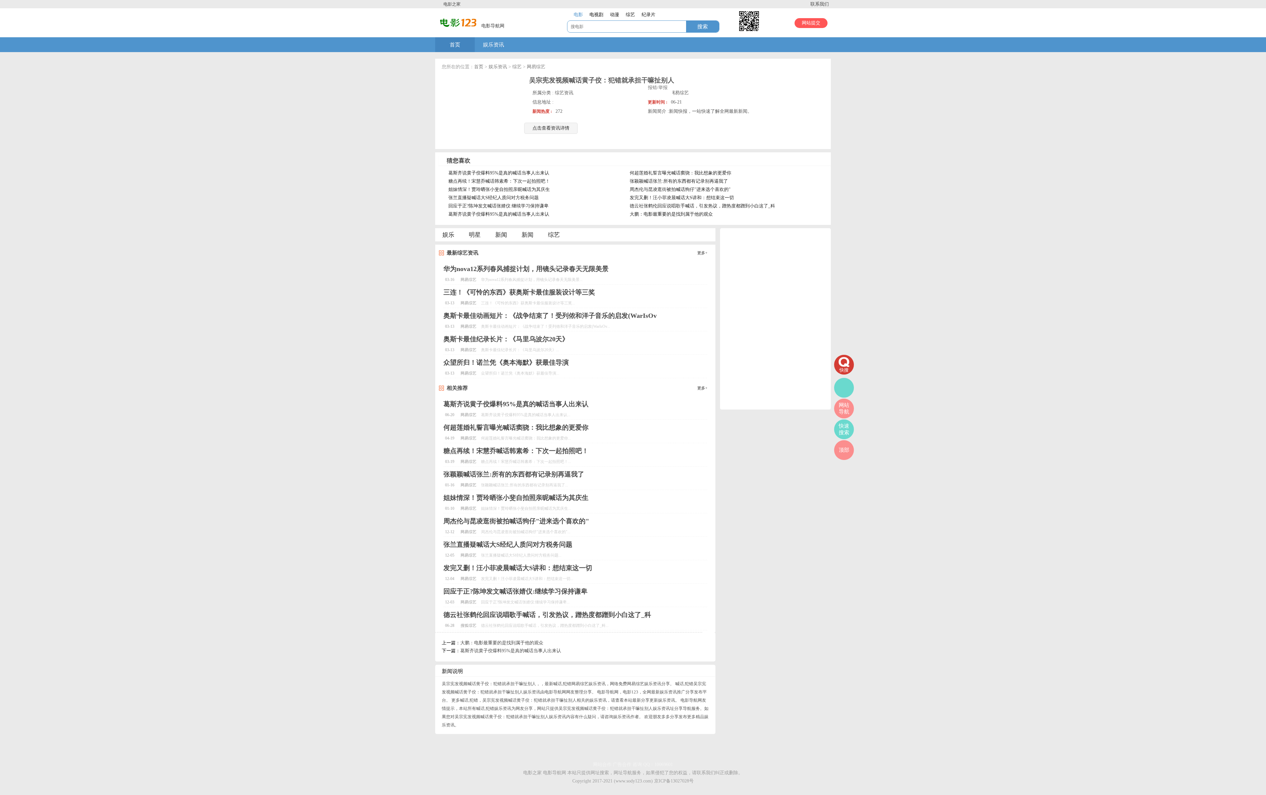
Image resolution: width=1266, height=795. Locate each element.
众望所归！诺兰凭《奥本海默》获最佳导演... (520, 373)
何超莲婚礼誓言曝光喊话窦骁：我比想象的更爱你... (526, 438)
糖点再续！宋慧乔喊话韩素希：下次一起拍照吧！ (499, 181)
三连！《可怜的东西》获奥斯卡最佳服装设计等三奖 (519, 292)
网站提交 (811, 22)
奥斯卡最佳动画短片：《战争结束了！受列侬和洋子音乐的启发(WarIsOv (550, 315)
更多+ (702, 253)
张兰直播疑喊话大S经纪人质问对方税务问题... (521, 555)
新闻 (501, 234)
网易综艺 (536, 66)
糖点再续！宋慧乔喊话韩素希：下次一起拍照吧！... (526, 461)
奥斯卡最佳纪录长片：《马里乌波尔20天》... (520, 350)
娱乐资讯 (493, 44)
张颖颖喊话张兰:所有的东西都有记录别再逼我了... (524, 485)
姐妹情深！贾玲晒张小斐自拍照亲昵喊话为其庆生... (526, 508)
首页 (455, 44)
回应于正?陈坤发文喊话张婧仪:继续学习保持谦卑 (498, 205)
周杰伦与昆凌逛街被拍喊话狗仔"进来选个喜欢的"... (525, 532)
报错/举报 (658, 87)
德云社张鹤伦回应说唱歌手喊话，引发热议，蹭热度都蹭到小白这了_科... (545, 625)
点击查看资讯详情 (550, 128)
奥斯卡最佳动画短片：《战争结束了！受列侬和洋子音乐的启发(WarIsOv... (545, 326)
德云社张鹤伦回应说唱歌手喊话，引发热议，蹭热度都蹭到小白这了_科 (702, 205)
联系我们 (819, 4)
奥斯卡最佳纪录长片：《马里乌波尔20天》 (506, 339)
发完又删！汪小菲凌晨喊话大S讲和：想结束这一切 (682, 197)
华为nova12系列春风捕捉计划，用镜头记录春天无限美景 (526, 268)
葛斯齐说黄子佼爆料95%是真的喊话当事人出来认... (525, 415)
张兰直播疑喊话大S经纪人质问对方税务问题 (493, 197)
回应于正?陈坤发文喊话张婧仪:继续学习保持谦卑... (525, 602)
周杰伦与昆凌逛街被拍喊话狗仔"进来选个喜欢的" (680, 189)
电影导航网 (554, 772)
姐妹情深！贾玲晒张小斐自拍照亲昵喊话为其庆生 (499, 189)
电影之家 (452, 4)
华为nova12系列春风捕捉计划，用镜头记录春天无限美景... (532, 279)
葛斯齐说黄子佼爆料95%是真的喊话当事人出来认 (498, 172)
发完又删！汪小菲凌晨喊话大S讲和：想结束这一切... (527, 578)
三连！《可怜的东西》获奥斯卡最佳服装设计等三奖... (528, 303)
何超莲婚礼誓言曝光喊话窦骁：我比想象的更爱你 (680, 172)
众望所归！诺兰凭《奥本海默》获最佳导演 (506, 362)
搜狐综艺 (468, 625)
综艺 (517, 66)
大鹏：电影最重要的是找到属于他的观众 (671, 214)
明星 (475, 234)
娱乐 (448, 234)
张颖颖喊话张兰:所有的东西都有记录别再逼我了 (679, 181)
